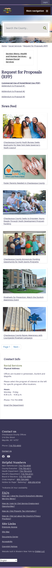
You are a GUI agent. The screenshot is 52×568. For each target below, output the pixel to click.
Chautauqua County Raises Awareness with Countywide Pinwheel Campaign (23, 336)
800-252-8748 (34, 482)
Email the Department (14, 405)
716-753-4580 (25, 476)
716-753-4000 (15, 445)
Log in (45, 2)
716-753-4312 (25, 471)
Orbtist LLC (40, 551)
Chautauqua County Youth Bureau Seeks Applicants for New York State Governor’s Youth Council (22, 145)
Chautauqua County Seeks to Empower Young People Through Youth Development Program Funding (24, 221)
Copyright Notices (9, 546)
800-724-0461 (23, 479)
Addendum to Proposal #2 (13, 91)
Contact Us (7, 451)
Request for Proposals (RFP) (35, 46)
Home (4, 46)
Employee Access (9, 527)
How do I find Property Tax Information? (19, 511)
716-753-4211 (25, 468)
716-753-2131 (27, 474)
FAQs (5, 492)
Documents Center (10, 536)
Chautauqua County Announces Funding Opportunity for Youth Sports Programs (22, 260)
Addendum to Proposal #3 (13, 96)
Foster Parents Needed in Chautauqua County (24, 183)
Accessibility (7, 541)
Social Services (15, 46)
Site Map (6, 531)
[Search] (45, 28)
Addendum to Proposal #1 (13, 86)
